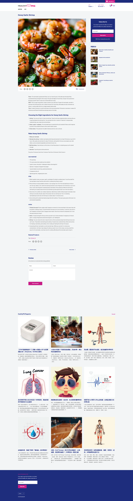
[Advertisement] (59, 303)
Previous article (33, 249)
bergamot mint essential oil (104, 57)
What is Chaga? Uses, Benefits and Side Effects (107, 66)
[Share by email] (33, 89)
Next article (71, 249)
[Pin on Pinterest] (27, 89)
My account (101, 6)
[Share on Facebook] (25, 89)
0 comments (81, 89)
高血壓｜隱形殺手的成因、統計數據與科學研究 (98, 349)
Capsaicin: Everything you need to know (106, 81)
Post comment (35, 283)
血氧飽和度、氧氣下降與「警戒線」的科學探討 (32, 450)
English (20, 493)
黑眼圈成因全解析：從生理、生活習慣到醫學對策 (66, 400)
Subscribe (22, 486)
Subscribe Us (111, 1)
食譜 (25, 9)
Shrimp (32, 238)
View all (113, 314)
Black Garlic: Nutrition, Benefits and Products (106, 50)
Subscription (103, 35)
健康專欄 (20, 9)
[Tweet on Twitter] (30, 89)
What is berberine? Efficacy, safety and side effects (107, 73)
